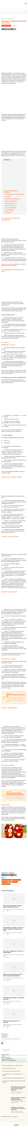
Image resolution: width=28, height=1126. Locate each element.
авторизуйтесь (4, 1035)
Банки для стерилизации (7, 264)
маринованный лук (6, 884)
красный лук (4, 881)
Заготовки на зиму (6, 25)
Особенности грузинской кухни (9, 1068)
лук (9, 881)
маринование (15, 881)
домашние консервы (6, 879)
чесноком (12, 344)
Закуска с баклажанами (10, 207)
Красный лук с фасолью (10, 203)
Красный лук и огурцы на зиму (12, 198)
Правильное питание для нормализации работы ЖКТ (13, 1078)
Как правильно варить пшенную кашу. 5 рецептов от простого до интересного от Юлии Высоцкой (18, 1088)
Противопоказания (9, 209)
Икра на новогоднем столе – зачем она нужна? (12, 1065)
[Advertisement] (14, 58)
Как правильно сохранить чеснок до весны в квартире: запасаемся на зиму (13, 929)
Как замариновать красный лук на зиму (14, 194)
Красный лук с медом (10, 205)
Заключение (8, 212)
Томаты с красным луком (11, 201)
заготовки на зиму (17, 879)
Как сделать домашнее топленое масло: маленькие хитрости (12, 906)
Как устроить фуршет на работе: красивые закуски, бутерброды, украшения (18, 1098)
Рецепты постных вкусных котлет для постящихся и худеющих (13, 975)
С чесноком (7, 196)
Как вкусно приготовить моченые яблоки (11, 1071)
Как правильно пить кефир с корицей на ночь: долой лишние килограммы (18, 1108)
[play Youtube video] (14, 831)
